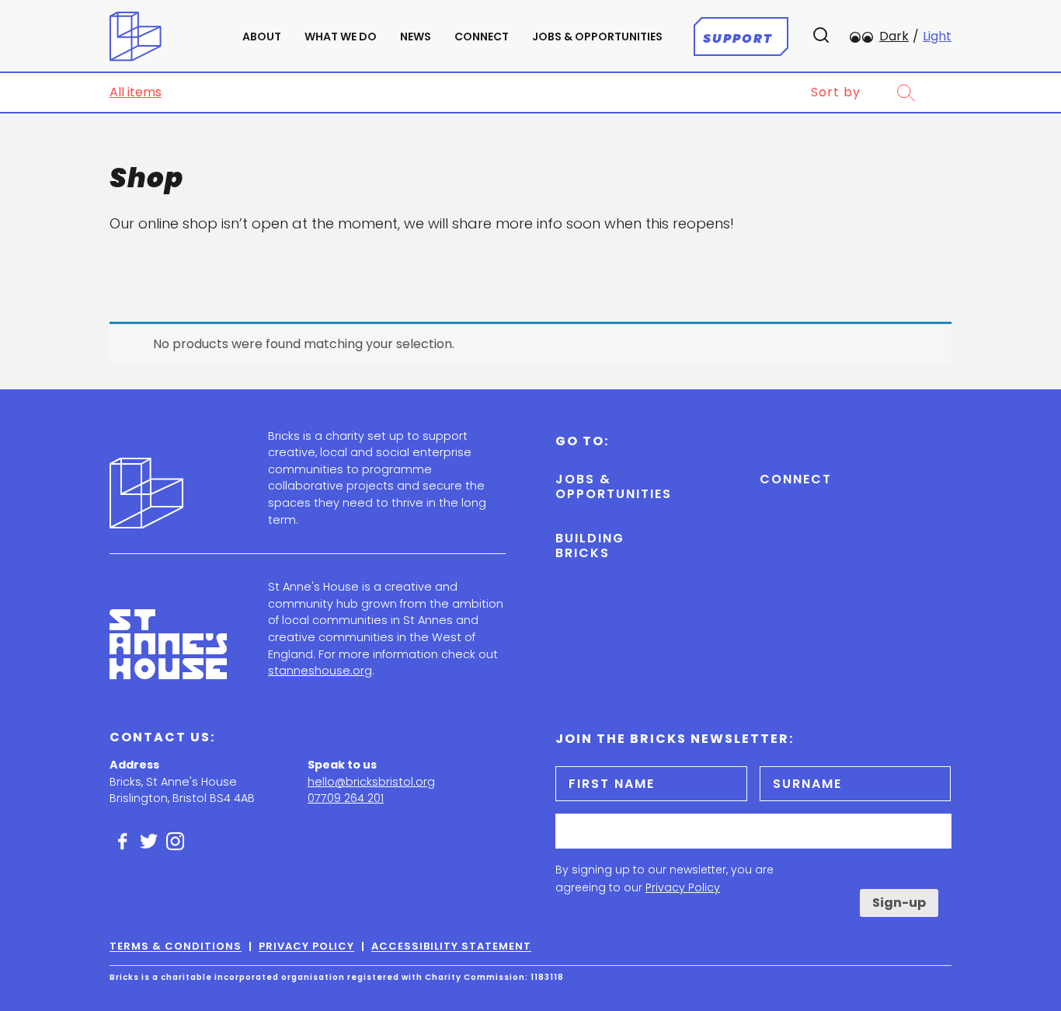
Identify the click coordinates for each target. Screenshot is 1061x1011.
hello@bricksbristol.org (371, 782)
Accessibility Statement (451, 946)
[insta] (175, 841)
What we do (340, 37)
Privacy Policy (682, 887)
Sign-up (899, 903)
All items (136, 92)
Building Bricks (589, 545)
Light (937, 36)
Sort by (836, 92)
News (415, 37)
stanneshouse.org (320, 670)
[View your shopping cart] (939, 92)
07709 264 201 (346, 798)
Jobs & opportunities (597, 37)
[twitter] (149, 841)
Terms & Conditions (176, 946)
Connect (481, 37)
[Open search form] (906, 93)
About (261, 37)
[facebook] (122, 841)
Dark (894, 36)
